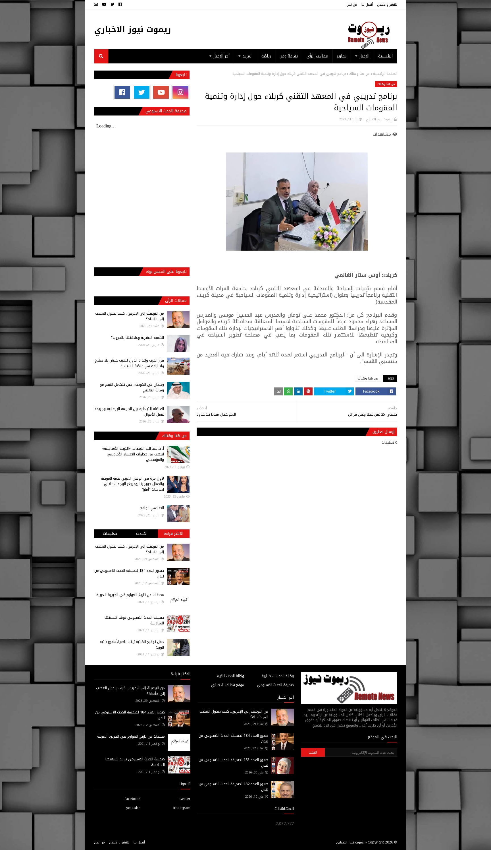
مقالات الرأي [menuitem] (317, 56)
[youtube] (104, 4)
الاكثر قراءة (173, 533)
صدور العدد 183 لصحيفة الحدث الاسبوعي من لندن (233, 762)
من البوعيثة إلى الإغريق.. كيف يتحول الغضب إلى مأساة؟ (129, 316)
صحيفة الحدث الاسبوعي (275, 684)
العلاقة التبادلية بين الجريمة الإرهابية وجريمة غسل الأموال (129, 411)
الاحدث (141, 533)
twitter (185, 798)
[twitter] (112, 4)
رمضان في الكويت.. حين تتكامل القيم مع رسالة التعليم (132, 387)
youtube (133, 807)
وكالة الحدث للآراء (230, 675)
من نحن (351, 4)
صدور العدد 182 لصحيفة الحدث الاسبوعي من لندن (233, 786)
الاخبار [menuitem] (364, 56)
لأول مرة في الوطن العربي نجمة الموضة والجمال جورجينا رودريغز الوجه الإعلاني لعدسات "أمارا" (132, 484)
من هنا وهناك (359, 74)
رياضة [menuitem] (266, 56)
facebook (132, 798)
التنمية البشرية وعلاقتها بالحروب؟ (137, 337)
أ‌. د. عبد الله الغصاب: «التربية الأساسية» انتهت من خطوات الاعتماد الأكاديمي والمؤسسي (133, 454)
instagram (181, 807)
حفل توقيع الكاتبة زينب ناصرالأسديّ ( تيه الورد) (132, 644)
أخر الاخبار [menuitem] (221, 56)
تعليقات (110, 533)
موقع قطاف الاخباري (227, 684)
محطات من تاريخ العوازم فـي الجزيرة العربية (130, 594)
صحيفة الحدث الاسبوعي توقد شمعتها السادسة (134, 620)
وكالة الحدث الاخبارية (278, 675)
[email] (96, 4)
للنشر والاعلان (387, 4)
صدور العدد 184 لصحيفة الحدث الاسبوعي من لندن (129, 573)
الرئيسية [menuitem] (385, 56)
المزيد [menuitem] (248, 56)
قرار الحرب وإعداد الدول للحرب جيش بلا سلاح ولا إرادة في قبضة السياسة (129, 363)
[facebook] (120, 4)
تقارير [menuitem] (341, 56)
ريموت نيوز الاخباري (132, 29)
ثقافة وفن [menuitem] (289, 56)
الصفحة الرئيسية (385, 74)
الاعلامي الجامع (152, 507)
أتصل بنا (367, 4)
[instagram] (180, 92)
